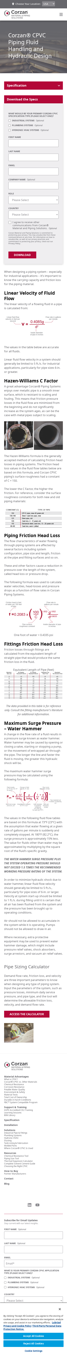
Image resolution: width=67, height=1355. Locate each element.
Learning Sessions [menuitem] (12, 1112)
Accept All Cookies (33, 1336)
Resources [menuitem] (10, 1153)
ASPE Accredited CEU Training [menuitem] (18, 1110)
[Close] (57, 1307)
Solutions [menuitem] (9, 1130)
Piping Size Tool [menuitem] (11, 1158)
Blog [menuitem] (6, 1183)
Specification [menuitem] (11, 1120)
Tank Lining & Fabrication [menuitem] (16, 1143)
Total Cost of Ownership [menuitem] (15, 1097)
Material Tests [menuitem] (11, 1094)
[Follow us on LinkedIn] (29, 1205)
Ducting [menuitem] (8, 1140)
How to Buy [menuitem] (11, 1171)
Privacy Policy (14, 243)
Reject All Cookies (33, 1343)
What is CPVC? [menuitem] (11, 1079)
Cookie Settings (33, 1350)
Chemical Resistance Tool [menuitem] (16, 1156)
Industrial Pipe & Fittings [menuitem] (15, 1133)
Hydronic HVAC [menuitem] (11, 1138)
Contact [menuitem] (8, 1178)
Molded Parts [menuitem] (10, 1145)
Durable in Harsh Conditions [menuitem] (17, 1100)
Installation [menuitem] (11, 1125)
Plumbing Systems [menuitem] (13, 1135)
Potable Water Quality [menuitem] (14, 1089)
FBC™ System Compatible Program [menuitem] (20, 1102)
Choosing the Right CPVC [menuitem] (16, 1166)
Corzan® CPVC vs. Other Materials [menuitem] (20, 1082)
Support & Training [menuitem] (15, 1107)
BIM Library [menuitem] (9, 1115)
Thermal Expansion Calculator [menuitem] (18, 1161)
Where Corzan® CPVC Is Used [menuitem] (18, 1148)
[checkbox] (33, 125)
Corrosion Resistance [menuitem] (14, 1087)
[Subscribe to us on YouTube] (37, 1205)
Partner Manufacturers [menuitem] (15, 1173)
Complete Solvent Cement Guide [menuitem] (19, 1163)
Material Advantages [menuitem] (16, 1076)
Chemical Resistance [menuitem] (14, 1084)
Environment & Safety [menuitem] (14, 1092)
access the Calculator (27, 1014)
